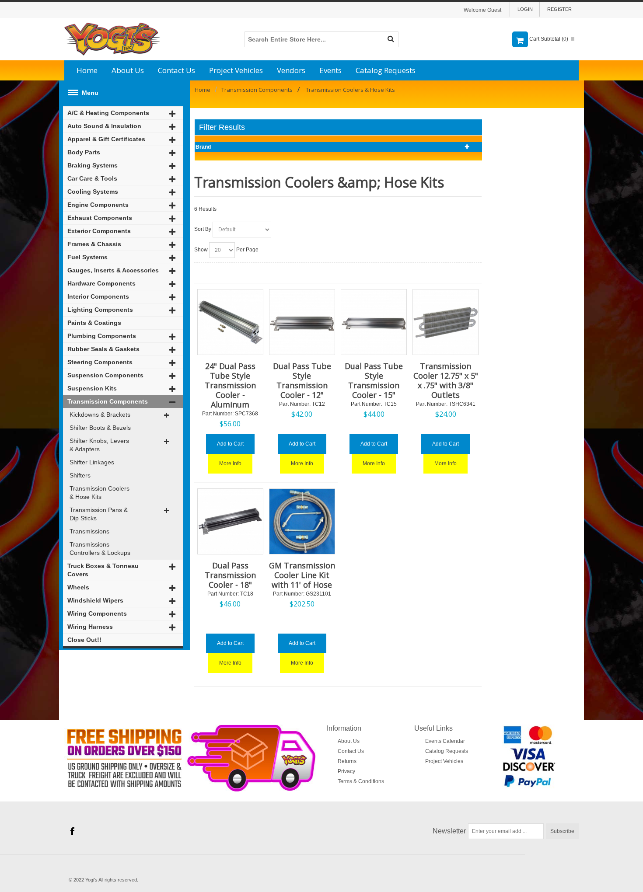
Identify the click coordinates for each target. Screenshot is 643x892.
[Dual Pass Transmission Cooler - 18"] (230, 521)
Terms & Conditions (361, 781)
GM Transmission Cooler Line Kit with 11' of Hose (302, 575)
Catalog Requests (386, 70)
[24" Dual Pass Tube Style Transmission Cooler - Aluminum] (230, 322)
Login (525, 9)
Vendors (291, 70)
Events (330, 70)
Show (201, 250)
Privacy (346, 771)
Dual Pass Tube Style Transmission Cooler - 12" (302, 380)
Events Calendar (445, 741)
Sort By (202, 229)
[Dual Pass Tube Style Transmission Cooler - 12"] (302, 322)
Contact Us (176, 70)
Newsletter (449, 831)
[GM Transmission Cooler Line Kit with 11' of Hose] (302, 521)
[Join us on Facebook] (72, 832)
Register (559, 9)
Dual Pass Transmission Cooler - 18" (230, 575)
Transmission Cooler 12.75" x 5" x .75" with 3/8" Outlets (445, 380)
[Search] (390, 39)
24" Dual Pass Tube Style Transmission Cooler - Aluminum (230, 385)
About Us (128, 70)
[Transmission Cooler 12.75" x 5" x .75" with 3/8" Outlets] (445, 322)
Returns (347, 761)
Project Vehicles (236, 70)
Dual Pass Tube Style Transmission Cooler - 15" (374, 380)
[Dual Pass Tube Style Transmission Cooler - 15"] (373, 322)
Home (87, 70)
